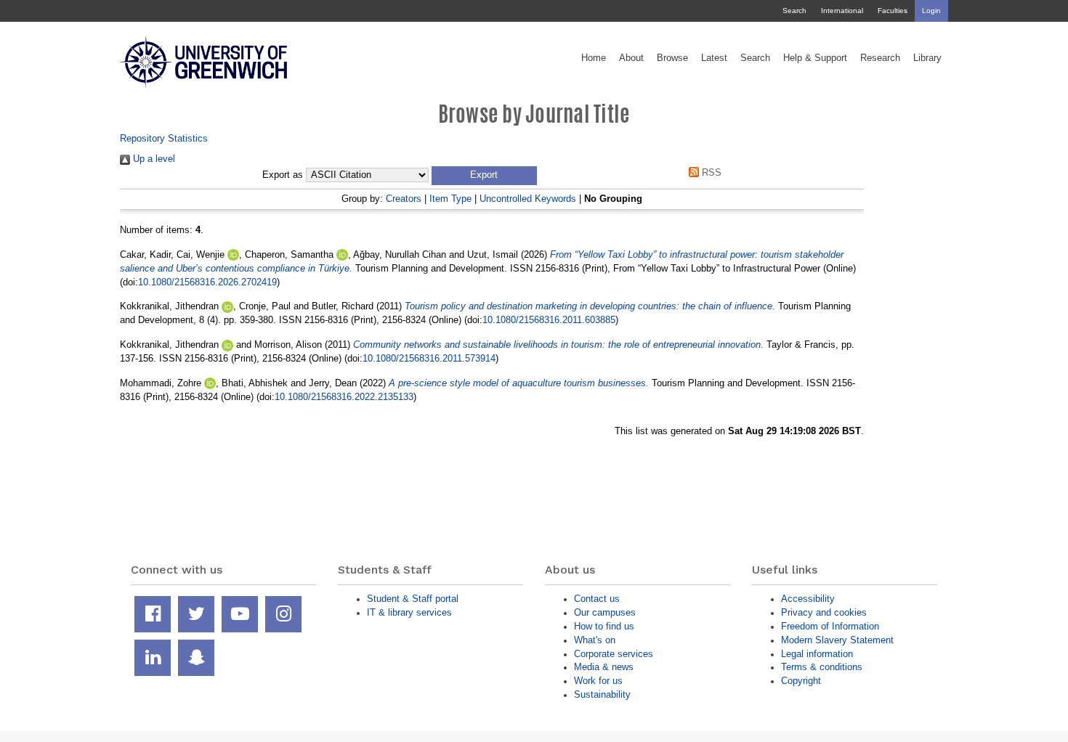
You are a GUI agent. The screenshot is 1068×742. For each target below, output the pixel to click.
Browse (672, 58)
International (842, 11)
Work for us (598, 680)
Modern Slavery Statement (837, 640)
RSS (710, 172)
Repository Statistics (164, 138)
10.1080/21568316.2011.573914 (429, 358)
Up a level (152, 158)
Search (794, 11)
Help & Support (815, 58)
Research (880, 58)
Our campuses (605, 612)
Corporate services (613, 653)
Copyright (801, 680)
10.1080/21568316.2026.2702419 (207, 282)
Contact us (597, 598)
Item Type (450, 198)
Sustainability (602, 694)
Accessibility (808, 598)
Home (593, 58)
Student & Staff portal (412, 598)
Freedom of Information (830, 626)
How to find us (604, 626)
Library (927, 58)
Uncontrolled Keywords (528, 198)
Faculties (892, 11)
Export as (282, 175)
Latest (714, 58)
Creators (403, 198)
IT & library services (409, 612)
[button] (484, 175)
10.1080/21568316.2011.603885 (548, 319)
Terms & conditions (821, 666)
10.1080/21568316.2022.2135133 (344, 396)
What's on (594, 640)
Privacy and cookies (824, 612)
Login (931, 11)
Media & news (604, 666)
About (631, 58)
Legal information (817, 653)
